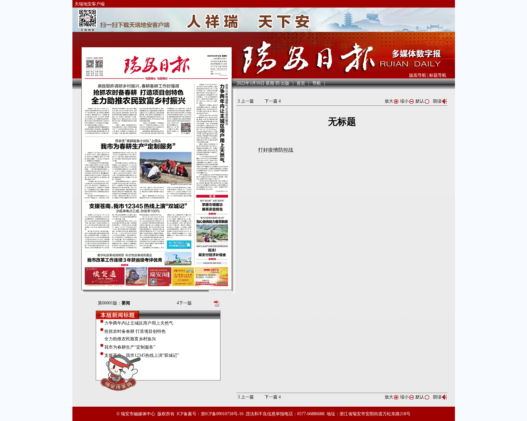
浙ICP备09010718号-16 (222, 413)
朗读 (437, 101)
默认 (420, 101)
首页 (300, 83)
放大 (389, 101)
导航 (316, 83)
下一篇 (273, 101)
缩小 (404, 101)
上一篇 (246, 101)
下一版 (184, 303)
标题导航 (437, 75)
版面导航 (417, 75)
